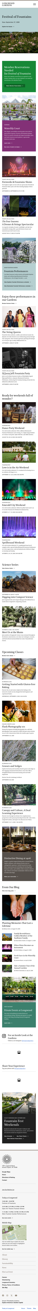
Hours (23, 1308)
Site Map (5, 1287)
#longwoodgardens (19, 1068)
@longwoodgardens (27, 1040)
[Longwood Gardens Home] (9, 4)
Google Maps (6, 1172)
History (5, 1259)
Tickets (29, 1308)
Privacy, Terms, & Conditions (11, 1285)
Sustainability (7, 1263)
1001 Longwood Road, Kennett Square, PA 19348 (9, 1166)
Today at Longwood (8, 1308)
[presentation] (19, 166)
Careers (4, 1277)
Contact (4, 1180)
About (4, 1255)
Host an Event (7, 1272)
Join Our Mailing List (8, 1189)
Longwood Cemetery (8, 1282)
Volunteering (6, 1280)
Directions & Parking (8, 1177)
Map (34, 1308)
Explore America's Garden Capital (12, 1302)
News (4, 1268)
